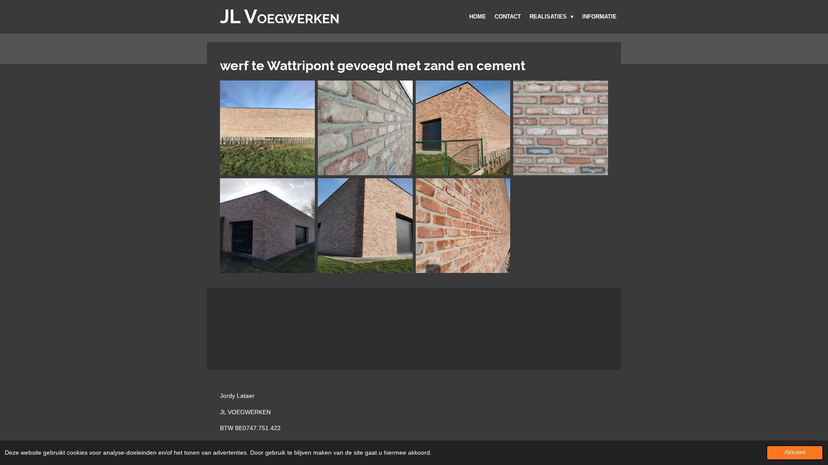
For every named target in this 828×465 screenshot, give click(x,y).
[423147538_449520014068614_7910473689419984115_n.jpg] (365, 128)
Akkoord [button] (794, 453)
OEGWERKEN (279, 18)
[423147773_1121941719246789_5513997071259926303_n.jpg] (561, 128)
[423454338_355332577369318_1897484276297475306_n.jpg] (268, 128)
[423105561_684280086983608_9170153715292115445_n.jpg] (463, 128)
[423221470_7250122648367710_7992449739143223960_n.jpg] (365, 226)
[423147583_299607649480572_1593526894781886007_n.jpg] (463, 226)
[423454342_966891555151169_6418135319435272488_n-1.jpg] (268, 226)
